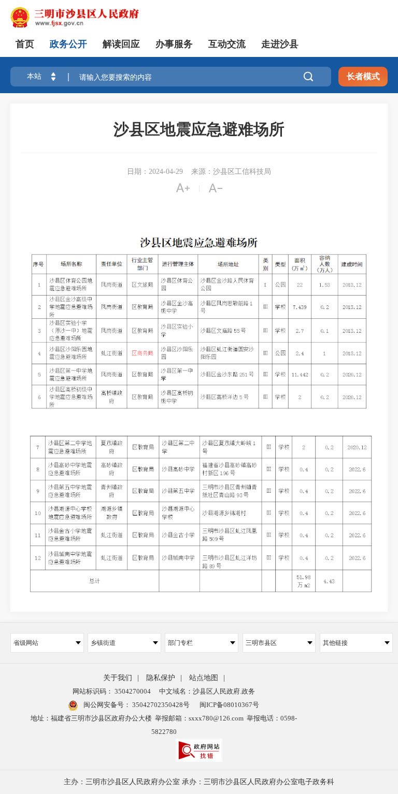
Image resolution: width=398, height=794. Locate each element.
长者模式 (363, 76)
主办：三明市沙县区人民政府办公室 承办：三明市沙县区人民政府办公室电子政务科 (199, 782)
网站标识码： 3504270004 (112, 691)
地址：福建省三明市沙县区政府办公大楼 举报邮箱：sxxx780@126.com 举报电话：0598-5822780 (164, 725)
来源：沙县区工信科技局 (231, 171)
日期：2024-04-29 (155, 171)
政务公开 (68, 44)
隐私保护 (160, 678)
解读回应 (121, 44)
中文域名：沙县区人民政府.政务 (207, 691)
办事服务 (174, 44)
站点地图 (203, 678)
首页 (25, 44)
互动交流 (227, 44)
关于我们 (117, 678)
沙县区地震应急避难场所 (199, 129)
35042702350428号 (160, 705)
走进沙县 (279, 44)
